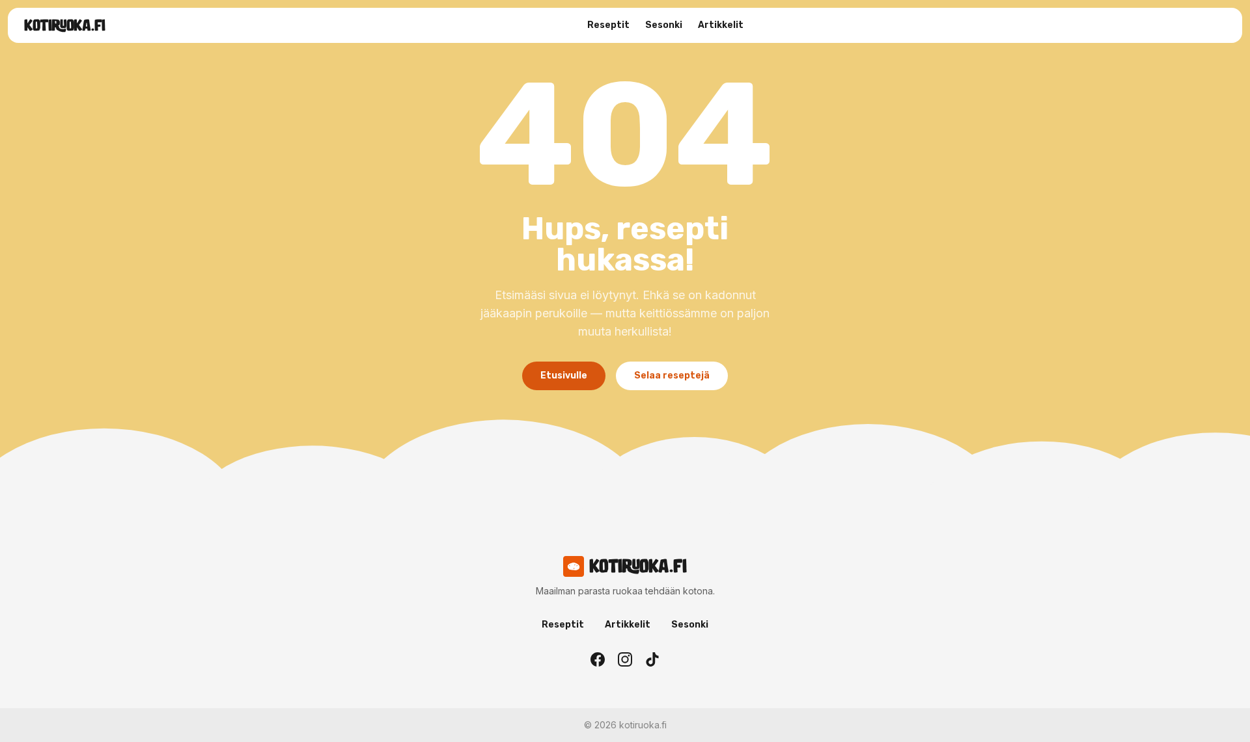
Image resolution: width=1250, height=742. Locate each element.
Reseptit (608, 25)
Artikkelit (720, 25)
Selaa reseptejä (672, 375)
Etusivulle (563, 375)
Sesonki (663, 25)
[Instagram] (625, 659)
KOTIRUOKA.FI (64, 25)
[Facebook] (597, 659)
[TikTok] (652, 659)
